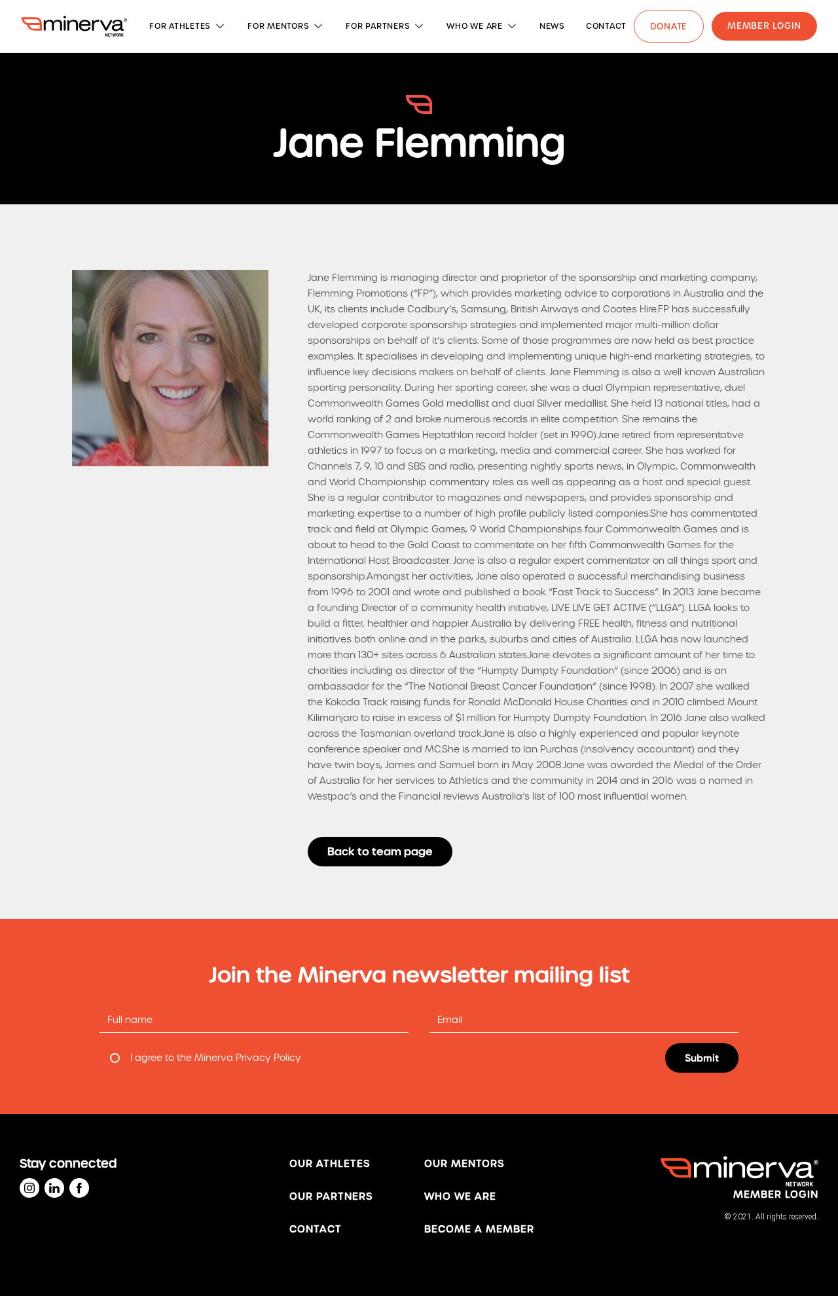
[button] (188, 26)
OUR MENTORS (464, 1163)
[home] (74, 26)
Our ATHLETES (329, 1163)
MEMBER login (775, 1194)
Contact (315, 1229)
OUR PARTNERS (331, 1196)
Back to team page (380, 852)
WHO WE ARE (460, 1196)
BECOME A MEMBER (479, 1229)
